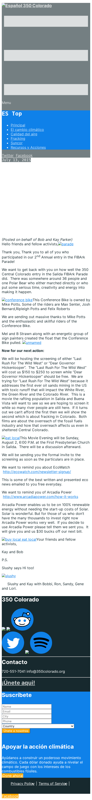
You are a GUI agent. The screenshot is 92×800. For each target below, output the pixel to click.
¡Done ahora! (12, 775)
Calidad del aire (24, 134)
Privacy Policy (23, 783)
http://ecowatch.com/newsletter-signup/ (37, 471)
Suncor (17, 143)
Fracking (18, 138)
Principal (18, 125)
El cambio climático (27, 129)
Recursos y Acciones (28, 147)
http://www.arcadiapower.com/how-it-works (40, 496)
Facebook (24, 155)
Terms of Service (53, 783)
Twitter (8, 155)
